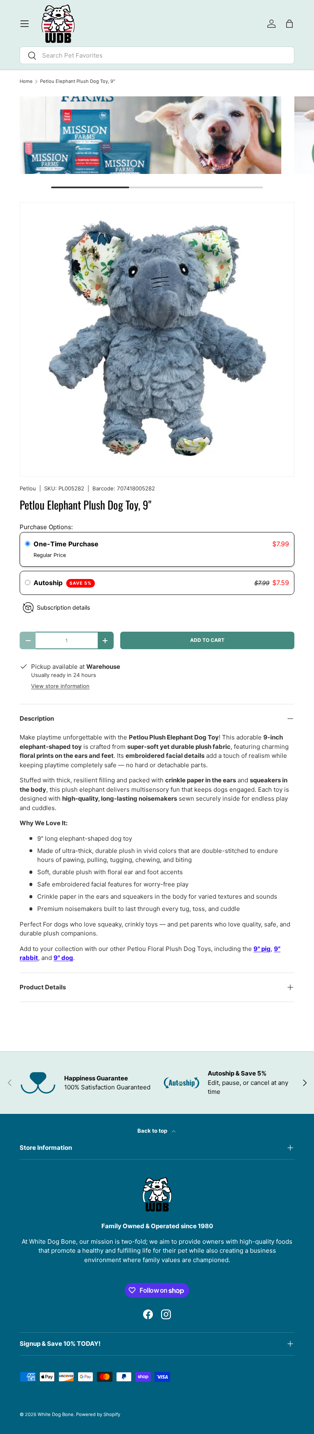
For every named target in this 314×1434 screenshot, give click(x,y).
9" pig (262, 949)
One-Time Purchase (66, 544)
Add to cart (207, 640)
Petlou (28, 488)
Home (26, 81)
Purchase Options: (46, 527)
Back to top (152, 1130)
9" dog (63, 958)
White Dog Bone (56, 1414)
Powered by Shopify (98, 1414)
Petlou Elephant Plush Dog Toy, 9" (77, 81)
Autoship (63, 583)
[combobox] (157, 55)
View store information (60, 686)
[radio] (27, 544)
